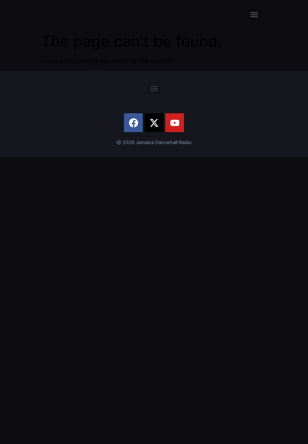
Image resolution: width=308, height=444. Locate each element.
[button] (154, 88)
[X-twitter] (154, 122)
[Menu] (254, 14)
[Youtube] (174, 122)
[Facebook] (133, 122)
